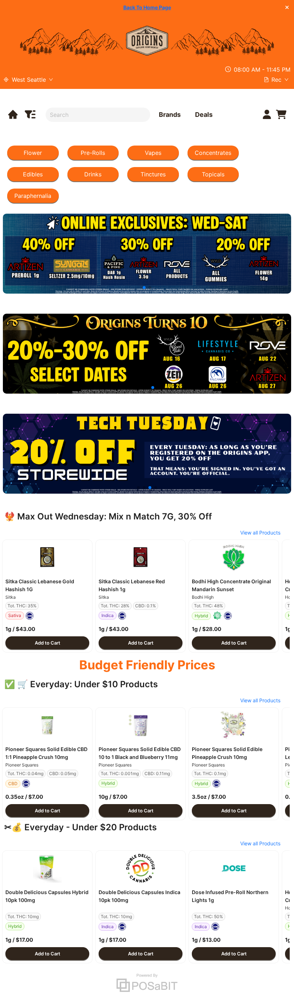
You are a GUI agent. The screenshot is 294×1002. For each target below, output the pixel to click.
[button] (47, 557)
